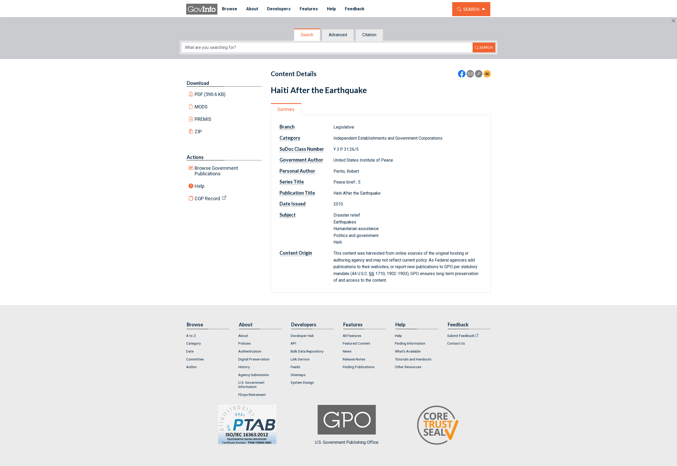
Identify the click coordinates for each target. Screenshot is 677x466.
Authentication (249, 351)
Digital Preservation (253, 359)
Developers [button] (279, 8)
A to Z (191, 335)
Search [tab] (307, 34)
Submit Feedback (460, 335)
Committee (195, 359)
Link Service (300, 359)
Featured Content (356, 343)
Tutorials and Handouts (413, 359)
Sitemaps (298, 375)
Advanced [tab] (338, 34)
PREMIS (203, 119)
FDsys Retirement (252, 394)
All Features (352, 335)
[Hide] (673, 20)
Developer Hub (302, 335)
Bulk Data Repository (307, 351)
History (244, 367)
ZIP (198, 131)
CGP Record (207, 198)
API (293, 343)
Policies (244, 343)
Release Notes (354, 359)
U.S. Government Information (251, 384)
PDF (210, 94)
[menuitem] (229, 9)
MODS (201, 106)
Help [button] (331, 8)
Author (191, 367)
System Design (302, 382)
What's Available (407, 351)
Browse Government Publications (216, 170)
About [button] (252, 8)
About (243, 335)
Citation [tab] (369, 34)
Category (193, 343)
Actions (195, 157)
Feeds (295, 367)
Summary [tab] (286, 109)
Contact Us (456, 343)
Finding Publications (358, 367)
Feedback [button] (354, 8)
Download (198, 83)
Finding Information (410, 343)
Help (199, 186)
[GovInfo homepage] (201, 9)
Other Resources (408, 367)
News (347, 351)
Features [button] (309, 8)
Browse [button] (229, 8)
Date (190, 351)
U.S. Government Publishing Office (346, 442)
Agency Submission (253, 375)
